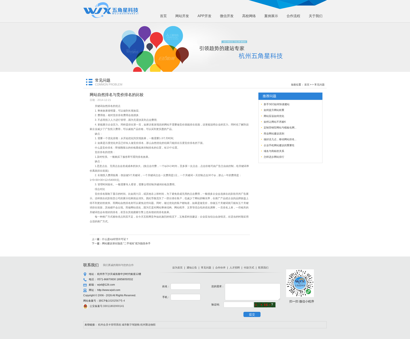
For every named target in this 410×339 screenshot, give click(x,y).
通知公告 (192, 267)
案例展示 (271, 16)
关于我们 (315, 16)
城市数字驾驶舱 (131, 324)
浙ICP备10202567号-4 (112, 300)
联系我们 (263, 267)
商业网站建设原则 (274, 133)
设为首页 (177, 267)
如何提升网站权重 (274, 110)
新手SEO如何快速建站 (277, 104)
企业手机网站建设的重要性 (279, 145)
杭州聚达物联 (148, 324)
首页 (163, 16)
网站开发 (182, 16)
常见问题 (206, 267)
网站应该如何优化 (274, 116)
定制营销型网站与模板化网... (280, 127)
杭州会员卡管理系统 (109, 324)
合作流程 (293, 16)
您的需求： (217, 286)
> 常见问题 (318, 84)
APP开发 (204, 16)
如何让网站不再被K (275, 121)
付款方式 (249, 267)
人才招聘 (235, 267)
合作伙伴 (220, 267)
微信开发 (227, 16)
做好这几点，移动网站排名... (280, 139)
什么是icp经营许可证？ (115, 239)
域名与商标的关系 (274, 151)
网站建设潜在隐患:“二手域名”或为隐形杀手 (126, 243)
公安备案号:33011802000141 (107, 306)
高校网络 (249, 16)
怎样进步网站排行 (274, 156)
